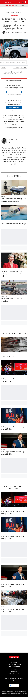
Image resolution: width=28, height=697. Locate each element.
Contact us (17, 128)
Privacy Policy (14, 669)
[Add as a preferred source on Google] (14, 685)
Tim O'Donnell (10, 32)
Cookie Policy (14, 671)
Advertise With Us (14, 673)
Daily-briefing (14, 15)
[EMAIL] (10, 142)
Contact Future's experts (14, 664)
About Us (14, 662)
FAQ (14, 676)
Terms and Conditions (14, 666)
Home (7, 12)
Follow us (17, 67)
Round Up (18, 12)
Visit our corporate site (19, 691)
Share (4, 67)
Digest (12, 12)
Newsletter (24, 67)
